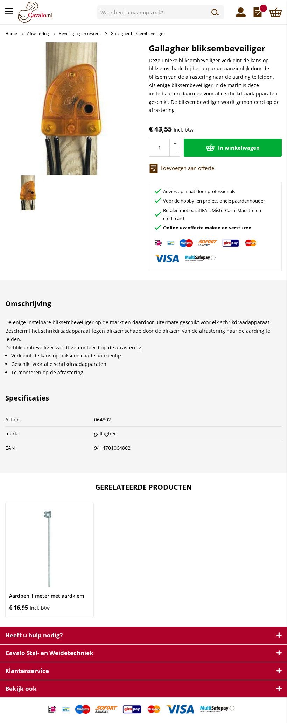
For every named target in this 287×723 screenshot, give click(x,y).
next (277, 560)
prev (11, 560)
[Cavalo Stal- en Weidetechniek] (55, 12)
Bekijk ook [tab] (21, 689)
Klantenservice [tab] (27, 671)
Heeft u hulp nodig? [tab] (34, 635)
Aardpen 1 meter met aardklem (46, 596)
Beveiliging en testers (80, 33)
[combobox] (160, 12)
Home (11, 33)
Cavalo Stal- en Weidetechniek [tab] (49, 653)
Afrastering (38, 33)
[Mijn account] (241, 12)
